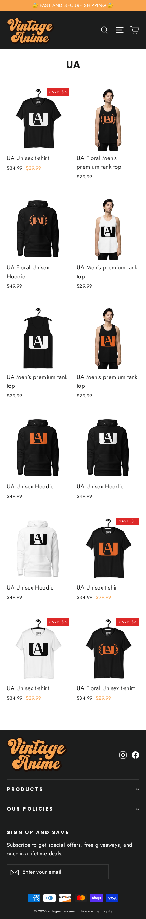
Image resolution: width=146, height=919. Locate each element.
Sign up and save (38, 832)
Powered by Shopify (96, 911)
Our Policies (30, 808)
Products (25, 789)
